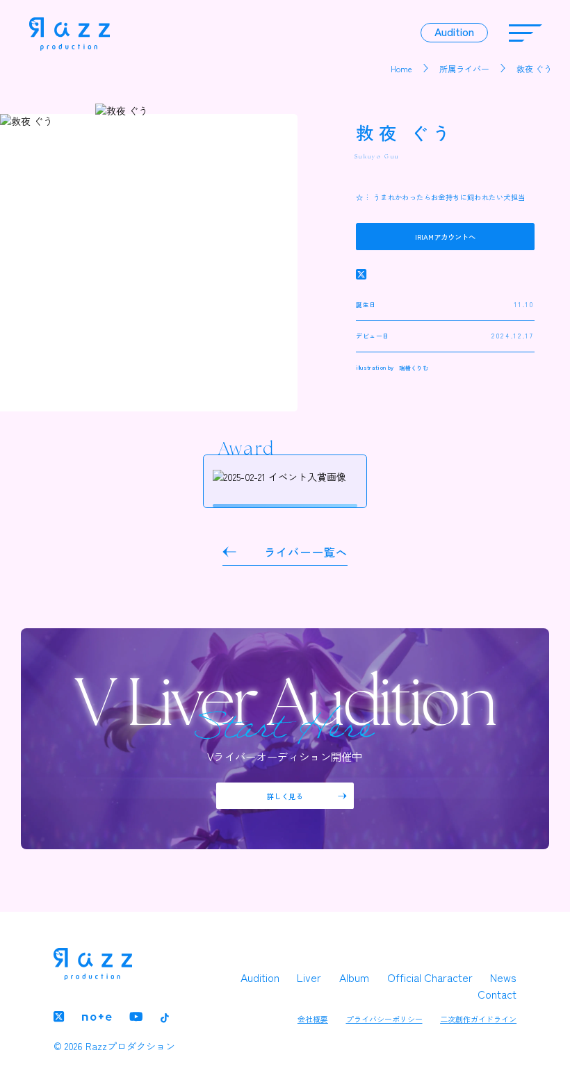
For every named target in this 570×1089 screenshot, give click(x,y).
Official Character (430, 977)
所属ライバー (464, 68)
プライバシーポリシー (384, 1018)
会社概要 (313, 1018)
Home (401, 68)
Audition (260, 977)
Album (354, 977)
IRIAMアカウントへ (445, 236)
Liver (309, 977)
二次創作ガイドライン (478, 1018)
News (503, 977)
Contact (497, 993)
